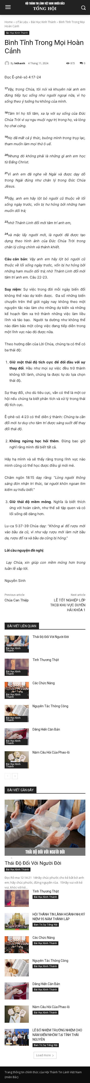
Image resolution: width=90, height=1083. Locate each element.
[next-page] (15, 776)
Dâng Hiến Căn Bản (46, 729)
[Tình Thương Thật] (17, 667)
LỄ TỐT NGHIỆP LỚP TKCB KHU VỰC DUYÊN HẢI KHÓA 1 (67, 605)
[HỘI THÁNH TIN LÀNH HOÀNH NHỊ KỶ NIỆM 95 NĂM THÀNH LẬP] (17, 921)
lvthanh (19, 63)
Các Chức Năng (44, 683)
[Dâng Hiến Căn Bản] (17, 736)
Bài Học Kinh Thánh (43, 22)
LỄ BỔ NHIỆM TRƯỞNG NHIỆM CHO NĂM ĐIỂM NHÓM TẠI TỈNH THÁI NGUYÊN (57, 1034)
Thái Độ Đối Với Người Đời (51, 637)
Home (9, 22)
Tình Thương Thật (46, 660)
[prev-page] (7, 776)
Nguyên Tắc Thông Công (50, 706)
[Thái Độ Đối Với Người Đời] (17, 644)
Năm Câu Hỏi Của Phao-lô (51, 752)
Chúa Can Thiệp (17, 600)
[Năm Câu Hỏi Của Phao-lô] (17, 759)
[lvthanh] (8, 63)
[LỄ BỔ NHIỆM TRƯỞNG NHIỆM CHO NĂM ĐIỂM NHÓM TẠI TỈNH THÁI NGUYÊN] (17, 1037)
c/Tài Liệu (22, 22)
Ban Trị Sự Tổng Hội (45, 924)
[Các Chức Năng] (17, 690)
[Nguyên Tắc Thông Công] (17, 713)
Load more (43, 1055)
